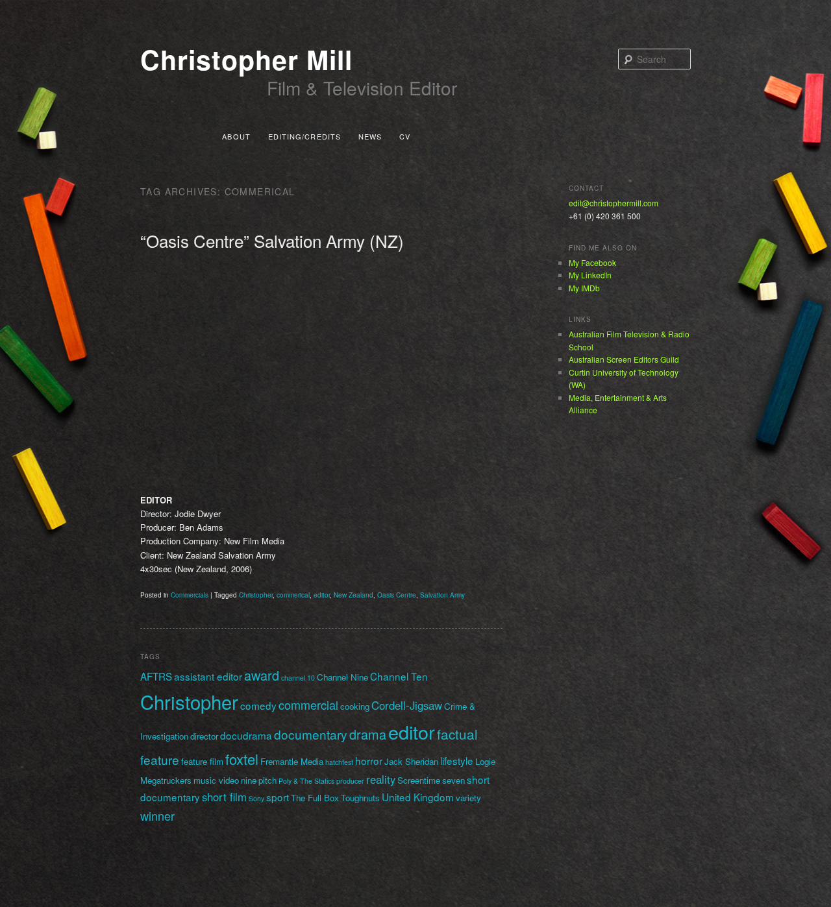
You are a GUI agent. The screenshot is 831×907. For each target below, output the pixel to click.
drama (367, 734)
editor (322, 594)
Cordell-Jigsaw (406, 705)
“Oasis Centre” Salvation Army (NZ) (272, 240)
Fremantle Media (291, 761)
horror (368, 760)
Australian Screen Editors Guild (624, 359)
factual (457, 734)
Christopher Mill (246, 59)
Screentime (418, 780)
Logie (485, 761)
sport (277, 797)
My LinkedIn (590, 274)
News (370, 136)
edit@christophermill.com (613, 202)
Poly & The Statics (306, 781)
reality (380, 779)
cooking (354, 706)
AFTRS (156, 676)
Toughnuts (360, 798)
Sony (256, 798)
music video (216, 780)
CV (404, 136)
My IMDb (584, 287)
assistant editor (208, 676)
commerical (293, 594)
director (204, 736)
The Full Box (315, 798)
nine (248, 780)
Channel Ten (399, 676)
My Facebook (592, 262)
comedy (258, 705)
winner (157, 815)
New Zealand (353, 594)
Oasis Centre (396, 594)
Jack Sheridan (411, 761)
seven (453, 780)
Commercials (189, 594)
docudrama (246, 735)
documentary (310, 734)
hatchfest (339, 762)
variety (468, 798)
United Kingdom (418, 797)
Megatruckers (166, 780)
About (236, 136)
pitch (267, 780)
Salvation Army (442, 594)
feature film (202, 761)
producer (350, 781)
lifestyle (456, 760)
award (261, 675)
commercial (308, 704)
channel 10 (298, 678)
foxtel (241, 759)
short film (224, 796)
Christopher (256, 594)
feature (159, 759)
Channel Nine (342, 677)
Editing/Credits (304, 136)
